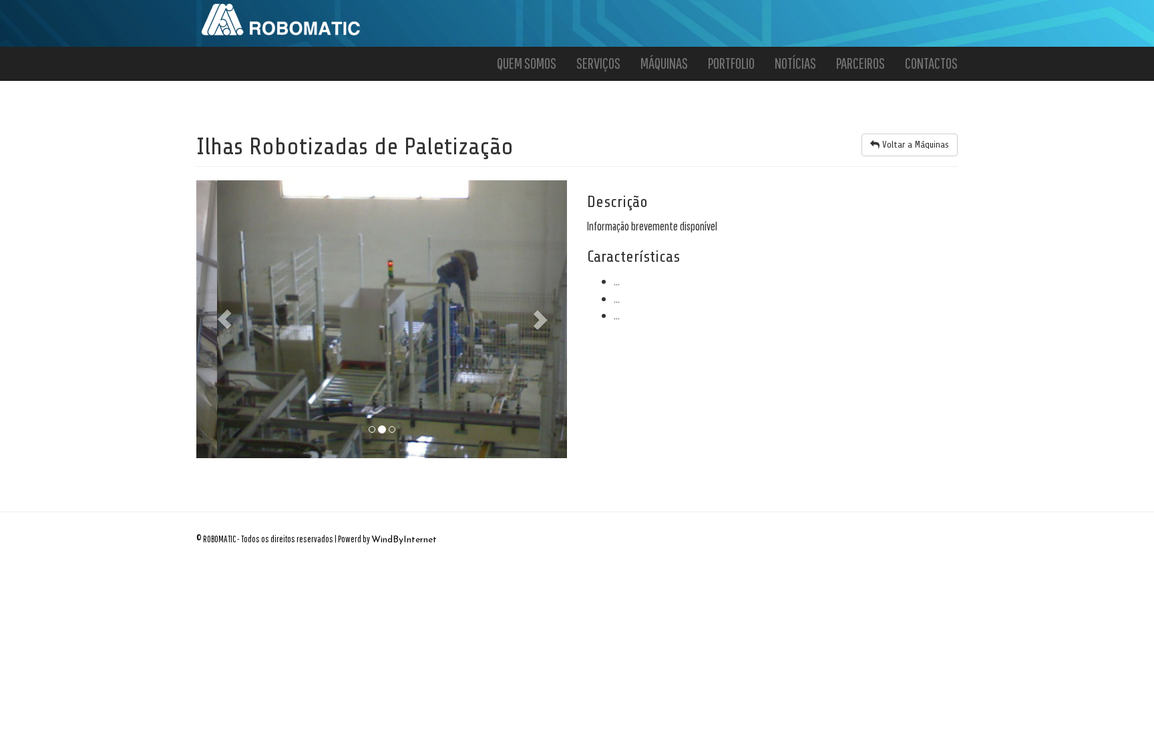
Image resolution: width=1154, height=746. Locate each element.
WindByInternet (404, 540)
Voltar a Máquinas (914, 145)
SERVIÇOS (598, 63)
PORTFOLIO (731, 63)
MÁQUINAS (664, 63)
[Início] (281, 19)
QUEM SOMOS (526, 63)
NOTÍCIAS (795, 63)
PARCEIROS (860, 63)
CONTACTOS (931, 63)
